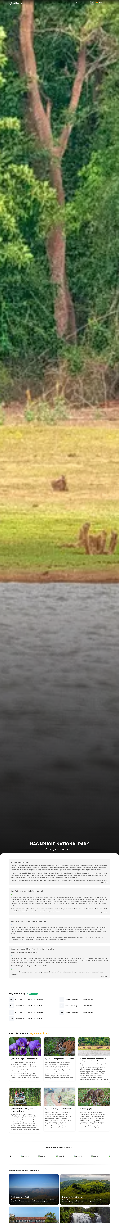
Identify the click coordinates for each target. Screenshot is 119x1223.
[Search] (92, 3)
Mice (86, 3)
